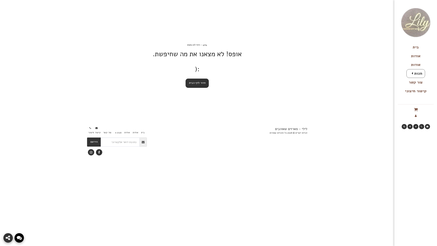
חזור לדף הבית (197, 83)
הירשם (94, 142)
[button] (415, 109)
